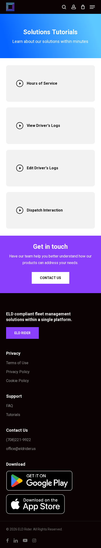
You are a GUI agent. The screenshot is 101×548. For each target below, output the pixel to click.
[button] (92, 7)
